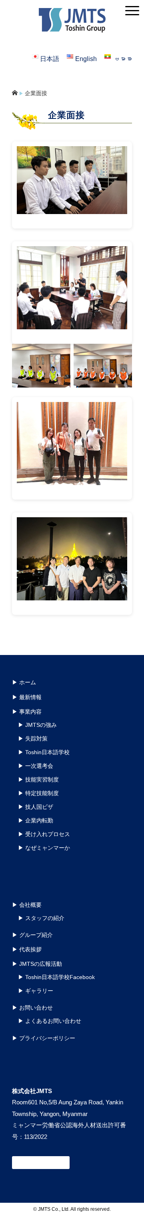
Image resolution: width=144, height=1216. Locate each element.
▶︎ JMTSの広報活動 (37, 964)
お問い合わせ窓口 (41, 1162)
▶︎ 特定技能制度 (38, 793)
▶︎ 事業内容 (27, 711)
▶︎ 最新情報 (27, 697)
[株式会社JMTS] (72, 13)
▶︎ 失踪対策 (33, 738)
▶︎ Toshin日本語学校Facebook (56, 977)
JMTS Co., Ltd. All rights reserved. (74, 1209)
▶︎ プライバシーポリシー (43, 1038)
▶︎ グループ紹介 (32, 935)
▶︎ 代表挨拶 (27, 949)
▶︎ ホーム (24, 682)
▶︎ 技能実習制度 (38, 779)
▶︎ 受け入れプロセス (44, 834)
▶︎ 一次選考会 (35, 766)
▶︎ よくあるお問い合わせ (49, 1021)
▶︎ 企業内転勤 (35, 820)
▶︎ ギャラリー (35, 990)
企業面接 (36, 93)
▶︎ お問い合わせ (32, 1007)
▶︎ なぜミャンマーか (44, 848)
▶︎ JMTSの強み (37, 725)
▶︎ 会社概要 (27, 905)
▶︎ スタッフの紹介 (41, 918)
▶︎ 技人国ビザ (35, 807)
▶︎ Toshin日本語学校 (44, 752)
